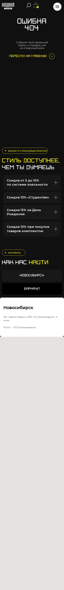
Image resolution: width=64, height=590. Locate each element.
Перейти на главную (28, 56)
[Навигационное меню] (57, 6)
